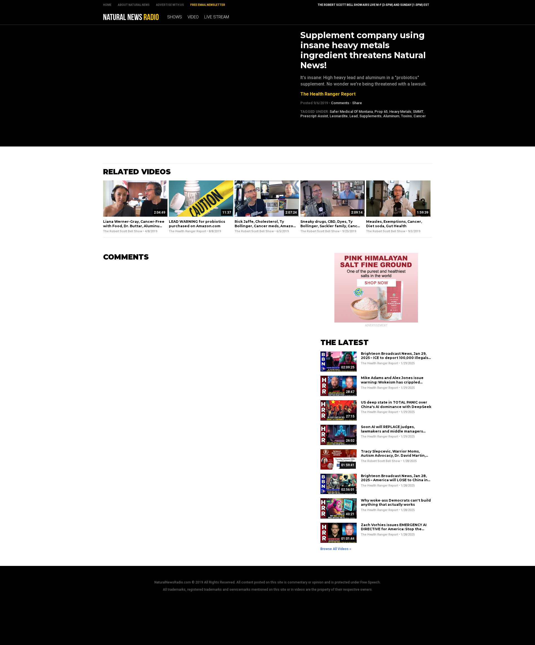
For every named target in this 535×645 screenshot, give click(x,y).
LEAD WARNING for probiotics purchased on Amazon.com (197, 223)
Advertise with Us (170, 4)
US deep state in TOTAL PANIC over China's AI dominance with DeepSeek (396, 404)
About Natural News (134, 4)
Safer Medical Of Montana (351, 111)
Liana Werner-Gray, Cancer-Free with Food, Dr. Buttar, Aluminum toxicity (133, 225)
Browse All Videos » (335, 549)
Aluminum (391, 116)
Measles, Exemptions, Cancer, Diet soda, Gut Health (394, 223)
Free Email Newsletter (207, 4)
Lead (353, 116)
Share (357, 103)
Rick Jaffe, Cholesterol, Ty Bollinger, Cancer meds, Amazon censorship (265, 225)
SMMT (418, 111)
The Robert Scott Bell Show (122, 231)
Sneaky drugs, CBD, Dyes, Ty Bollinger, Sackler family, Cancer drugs (330, 225)
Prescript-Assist (314, 116)
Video (193, 16)
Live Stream (216, 16)
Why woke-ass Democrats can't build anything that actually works (396, 502)
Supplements (370, 116)
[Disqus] (203, 335)
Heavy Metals (400, 111)
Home (107, 4)
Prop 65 (381, 111)
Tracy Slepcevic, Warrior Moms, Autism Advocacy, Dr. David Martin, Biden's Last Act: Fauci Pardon (393, 455)
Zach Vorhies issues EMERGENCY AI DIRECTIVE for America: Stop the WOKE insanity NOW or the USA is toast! (394, 531)
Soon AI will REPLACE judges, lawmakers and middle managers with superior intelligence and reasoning (392, 433)
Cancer (420, 116)
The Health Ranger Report (328, 94)
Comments (340, 103)
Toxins (406, 116)
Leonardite (339, 116)
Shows (174, 16)
